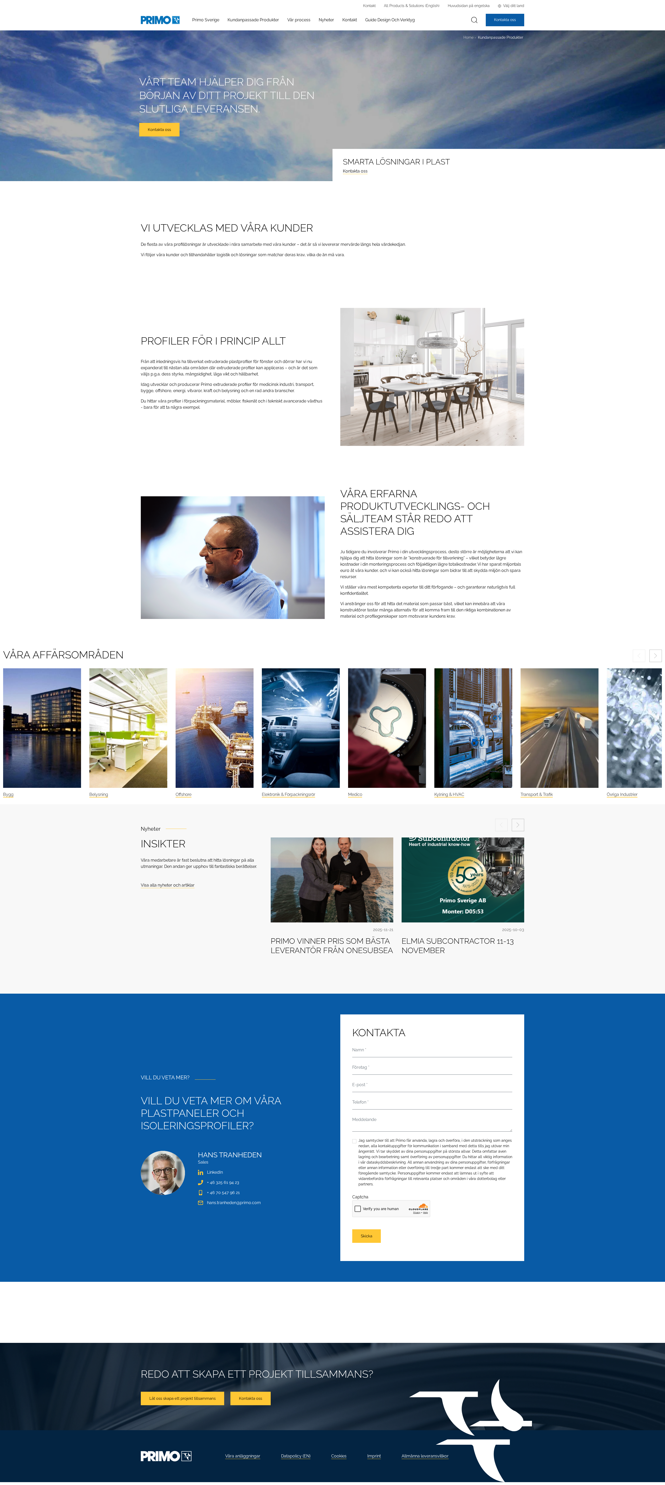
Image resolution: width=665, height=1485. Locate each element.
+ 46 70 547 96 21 (223, 1192)
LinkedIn (215, 1172)
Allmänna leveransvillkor (425, 1456)
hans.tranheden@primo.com (234, 1202)
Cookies (339, 1456)
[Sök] (474, 20)
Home (468, 37)
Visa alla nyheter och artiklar (168, 885)
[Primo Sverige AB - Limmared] (160, 20)
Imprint (374, 1456)
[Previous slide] (639, 656)
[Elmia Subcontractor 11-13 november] (463, 879)
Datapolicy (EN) (295, 1456)
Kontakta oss (355, 171)
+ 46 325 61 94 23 (223, 1182)
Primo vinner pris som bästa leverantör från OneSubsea (332, 945)
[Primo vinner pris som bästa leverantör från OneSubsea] (332, 879)
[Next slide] (655, 656)
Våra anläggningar (242, 1456)
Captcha (360, 1196)
